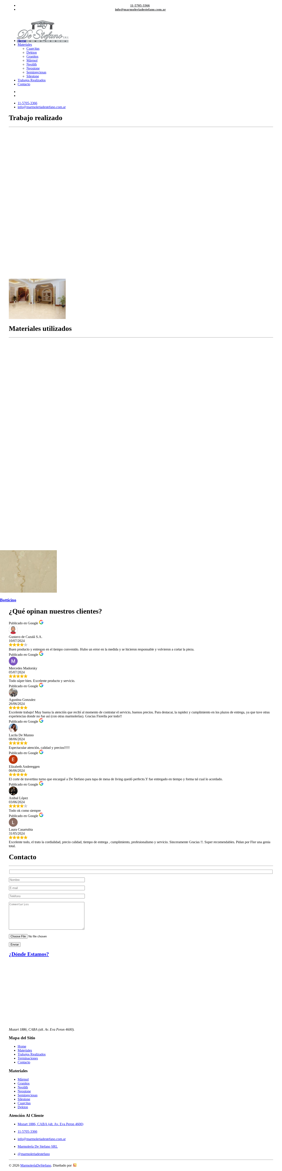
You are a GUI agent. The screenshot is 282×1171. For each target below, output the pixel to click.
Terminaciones (28, 1058)
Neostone (33, 68)
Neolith (31, 64)
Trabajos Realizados (32, 80)
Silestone (32, 76)
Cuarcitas (32, 48)
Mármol (31, 60)
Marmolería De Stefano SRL (38, 1146)
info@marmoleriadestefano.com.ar (140, 9)
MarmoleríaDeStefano (35, 1165)
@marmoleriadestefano (34, 1154)
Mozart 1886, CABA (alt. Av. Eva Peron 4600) (50, 1124)
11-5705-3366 (140, 5)
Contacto (24, 84)
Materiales (25, 44)
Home (22, 40)
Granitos (32, 56)
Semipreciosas (36, 72)
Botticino (8, 600)
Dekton (31, 52)
